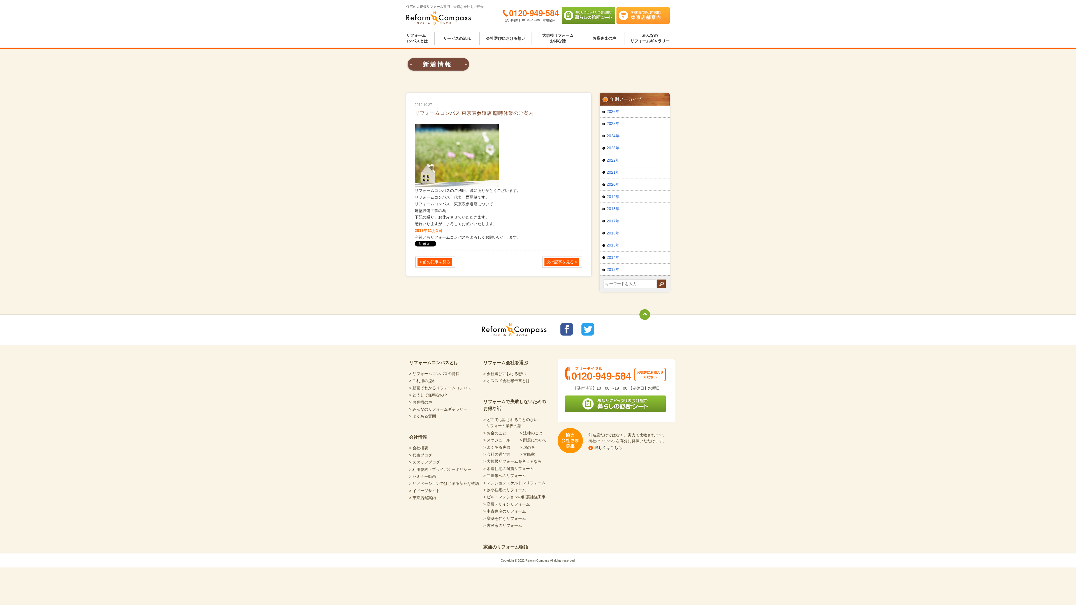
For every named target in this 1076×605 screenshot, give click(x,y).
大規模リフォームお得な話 (558, 38)
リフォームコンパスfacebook (566, 329)
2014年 (613, 257)
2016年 (613, 233)
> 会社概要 (418, 448)
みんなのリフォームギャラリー (650, 38)
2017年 (613, 221)
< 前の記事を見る (434, 262)
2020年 (613, 184)
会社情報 (418, 437)
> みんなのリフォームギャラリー (438, 409)
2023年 (613, 148)
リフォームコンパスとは (416, 38)
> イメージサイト (424, 490)
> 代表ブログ (420, 455)
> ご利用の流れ (422, 380)
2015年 (613, 245)
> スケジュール (496, 440)
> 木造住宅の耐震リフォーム (508, 468)
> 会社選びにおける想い (504, 373)
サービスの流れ (457, 38)
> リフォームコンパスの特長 (434, 373)
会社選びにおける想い (505, 38)
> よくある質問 (422, 416)
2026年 (613, 111)
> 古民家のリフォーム (502, 525)
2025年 (613, 123)
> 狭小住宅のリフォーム (504, 490)
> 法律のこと (531, 433)
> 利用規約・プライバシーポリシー (440, 469)
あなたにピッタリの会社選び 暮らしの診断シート (588, 15)
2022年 (613, 160)
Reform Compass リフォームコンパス (438, 18)
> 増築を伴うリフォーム (504, 518)
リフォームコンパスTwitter (587, 329)
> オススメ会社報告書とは (506, 380)
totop (644, 314)
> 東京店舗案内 (422, 497)
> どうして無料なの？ (428, 395)
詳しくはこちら (608, 447)
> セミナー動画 (422, 476)
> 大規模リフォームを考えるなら (512, 461)
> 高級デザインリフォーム (506, 504)
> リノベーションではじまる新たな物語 (444, 483)
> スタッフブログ (424, 462)
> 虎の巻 (527, 447)
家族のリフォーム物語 (505, 546)
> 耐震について (533, 440)
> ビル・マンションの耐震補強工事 (514, 497)
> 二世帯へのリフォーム (504, 475)
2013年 (613, 269)
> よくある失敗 (496, 447)
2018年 (613, 208)
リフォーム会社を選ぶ (505, 362)
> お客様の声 (420, 402)
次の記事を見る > (561, 262)
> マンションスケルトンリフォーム (514, 483)
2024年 (613, 136)
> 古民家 (527, 454)
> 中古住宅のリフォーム (504, 511)
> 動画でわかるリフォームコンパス (440, 388)
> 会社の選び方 (496, 454)
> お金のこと (494, 433)
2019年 (613, 196)
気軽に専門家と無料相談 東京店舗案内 (643, 15)
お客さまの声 (604, 38)
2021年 (613, 172)
